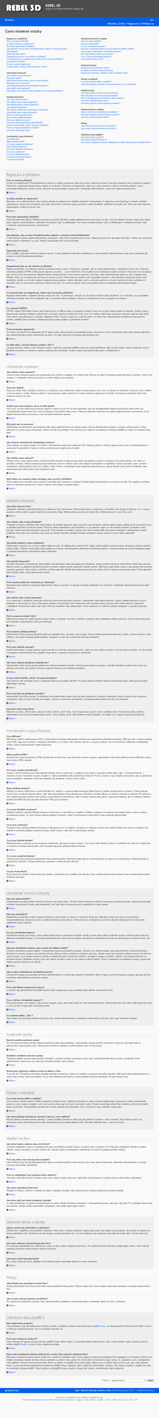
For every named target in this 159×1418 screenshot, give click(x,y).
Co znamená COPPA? (16, 62)
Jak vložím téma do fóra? (17, 99)
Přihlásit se (148, 23)
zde (61, 1329)
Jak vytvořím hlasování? (17, 107)
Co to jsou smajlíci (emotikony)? (20, 144)
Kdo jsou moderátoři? (90, 44)
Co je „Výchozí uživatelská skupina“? (96, 57)
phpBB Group (99, 1326)
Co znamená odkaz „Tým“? (92, 59)
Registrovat (134, 23)
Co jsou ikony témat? (15, 159)
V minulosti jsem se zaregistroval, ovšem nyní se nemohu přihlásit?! (35, 59)
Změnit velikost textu (152, 20)
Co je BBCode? (13, 139)
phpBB (70, 1397)
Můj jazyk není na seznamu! (18, 83)
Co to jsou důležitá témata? (18, 154)
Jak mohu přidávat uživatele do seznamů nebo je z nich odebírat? (108, 84)
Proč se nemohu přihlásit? (18, 41)
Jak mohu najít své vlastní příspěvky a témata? (100, 103)
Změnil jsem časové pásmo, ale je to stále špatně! (27, 81)
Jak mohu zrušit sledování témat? (95, 117)
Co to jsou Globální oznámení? (20, 149)
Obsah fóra (13, 1390)
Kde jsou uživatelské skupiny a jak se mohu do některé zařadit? (107, 49)
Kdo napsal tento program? (92, 137)
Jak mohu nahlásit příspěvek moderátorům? (25, 123)
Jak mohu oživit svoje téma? (18, 130)
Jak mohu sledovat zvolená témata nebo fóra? (100, 115)
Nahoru (10, 192)
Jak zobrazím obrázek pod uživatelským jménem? (27, 86)
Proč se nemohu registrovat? (19, 64)
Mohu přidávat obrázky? (17, 147)
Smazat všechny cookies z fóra (96, 1390)
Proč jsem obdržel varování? (19, 120)
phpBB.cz (101, 1400)
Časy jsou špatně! (14, 78)
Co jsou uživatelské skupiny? (93, 46)
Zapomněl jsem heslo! (16, 54)
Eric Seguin (77, 1400)
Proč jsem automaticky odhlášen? (21, 46)
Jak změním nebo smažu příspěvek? (22, 102)
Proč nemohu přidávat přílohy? (19, 117)
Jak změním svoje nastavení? (19, 76)
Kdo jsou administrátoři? (91, 41)
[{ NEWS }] (24, 8)
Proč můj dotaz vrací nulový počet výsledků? (99, 96)
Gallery (113, 23)
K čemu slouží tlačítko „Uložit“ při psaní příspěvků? (28, 125)
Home (10, 20)
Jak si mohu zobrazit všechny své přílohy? (98, 128)
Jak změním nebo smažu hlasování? (22, 112)
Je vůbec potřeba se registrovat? (20, 44)
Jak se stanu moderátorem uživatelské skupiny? (101, 51)
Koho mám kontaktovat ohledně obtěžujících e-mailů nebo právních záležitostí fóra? (116, 142)
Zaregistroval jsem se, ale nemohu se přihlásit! (26, 57)
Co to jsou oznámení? (16, 152)
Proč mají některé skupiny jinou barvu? (97, 54)
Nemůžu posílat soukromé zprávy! (95, 68)
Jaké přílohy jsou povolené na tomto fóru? (98, 126)
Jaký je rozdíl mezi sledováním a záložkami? (99, 112)
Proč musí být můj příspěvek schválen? (23, 128)
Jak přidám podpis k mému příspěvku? (23, 105)
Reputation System (41, 1400)
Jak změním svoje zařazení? (18, 88)
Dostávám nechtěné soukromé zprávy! (97, 70)
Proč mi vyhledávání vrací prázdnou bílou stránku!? (102, 98)
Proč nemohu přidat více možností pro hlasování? (27, 110)
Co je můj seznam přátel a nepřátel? (96, 82)
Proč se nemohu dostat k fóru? (19, 115)
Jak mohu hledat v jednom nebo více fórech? (100, 93)
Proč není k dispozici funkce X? (94, 140)
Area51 (23, 1344)
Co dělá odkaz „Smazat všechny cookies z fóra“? (27, 67)
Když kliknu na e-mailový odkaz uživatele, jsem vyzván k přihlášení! (35, 91)
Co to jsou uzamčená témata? (19, 157)
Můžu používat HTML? (16, 142)
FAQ (123, 23)
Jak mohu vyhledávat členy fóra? (95, 101)
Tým (77, 1390)
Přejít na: (106, 1380)
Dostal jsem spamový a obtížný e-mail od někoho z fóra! (104, 73)
